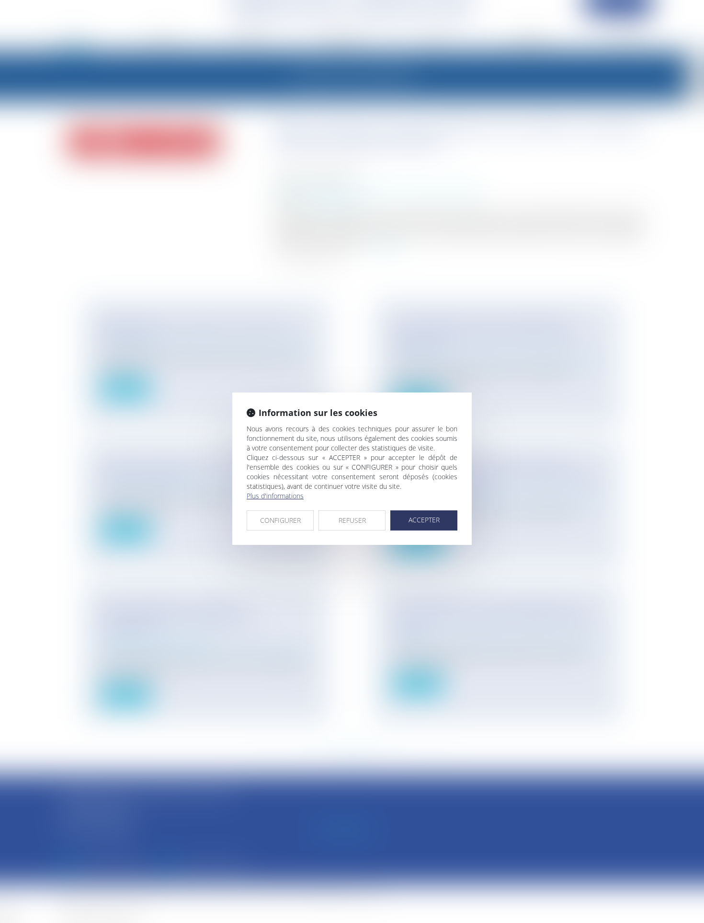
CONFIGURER (280, 520)
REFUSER (352, 520)
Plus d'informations (275, 495)
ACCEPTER (424, 519)
